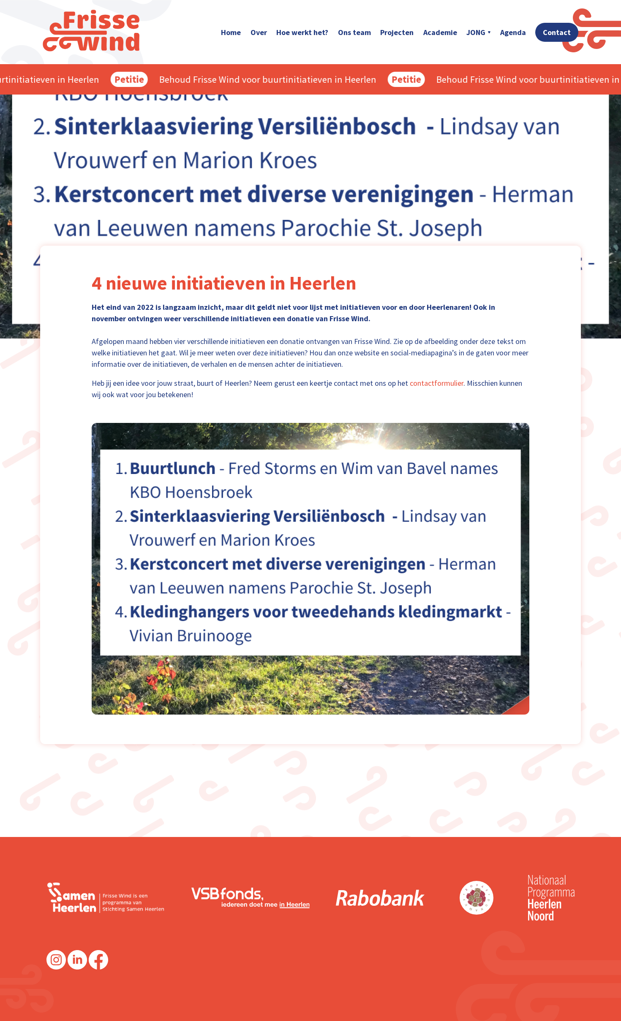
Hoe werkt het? (302, 32)
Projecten (397, 32)
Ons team (354, 32)
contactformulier (436, 383)
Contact (557, 32)
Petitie (111, 79)
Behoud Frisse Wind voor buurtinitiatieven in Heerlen (250, 79)
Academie (440, 32)
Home (231, 32)
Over (259, 32)
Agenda (513, 32)
